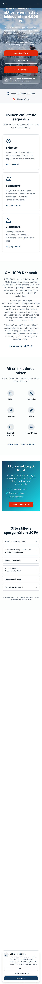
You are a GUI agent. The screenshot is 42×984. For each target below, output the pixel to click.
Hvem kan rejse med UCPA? (15, 541)
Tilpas (21, 969)
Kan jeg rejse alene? (12, 560)
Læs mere (33, 964)
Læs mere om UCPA (19, 346)
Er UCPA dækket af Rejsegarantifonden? (13, 570)
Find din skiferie (21, 53)
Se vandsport (12, 205)
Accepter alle (21, 978)
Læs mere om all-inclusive (19, 444)
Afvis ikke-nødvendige (21, 973)
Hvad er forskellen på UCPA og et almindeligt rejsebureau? (18, 551)
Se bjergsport (12, 246)
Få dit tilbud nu (19, 504)
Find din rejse (23, 70)
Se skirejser (11, 164)
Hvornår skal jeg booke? (14, 587)
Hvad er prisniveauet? (13, 579)
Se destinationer (21, 60)
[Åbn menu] (38, 4)
